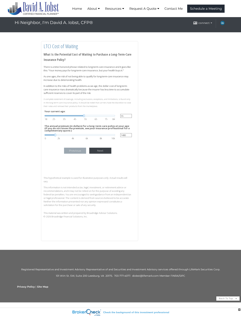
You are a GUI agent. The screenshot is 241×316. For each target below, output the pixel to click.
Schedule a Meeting (206, 9)
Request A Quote (142, 9)
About (92, 9)
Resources (113, 9)
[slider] (79, 115)
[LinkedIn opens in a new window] (222, 24)
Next (100, 150)
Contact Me (173, 9)
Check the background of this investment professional (136, 312)
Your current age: (54, 111)
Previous (75, 150)
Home (77, 9)
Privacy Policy (26, 286)
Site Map (42, 286)
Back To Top (226, 298)
